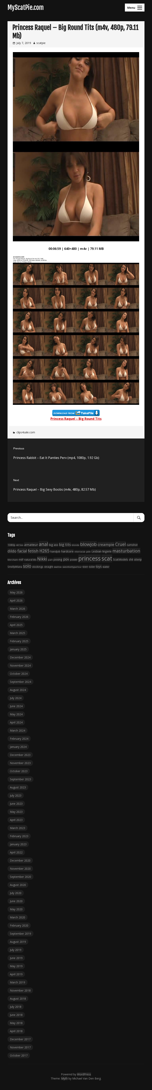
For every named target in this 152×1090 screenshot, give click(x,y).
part (50, 559)
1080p (11, 545)
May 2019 (16, 966)
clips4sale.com (25, 432)
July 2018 (15, 1007)
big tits (65, 544)
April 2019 (16, 974)
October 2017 (19, 1055)
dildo (12, 550)
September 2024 (20, 682)
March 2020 (17, 917)
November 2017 (20, 1047)
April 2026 (16, 600)
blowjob (88, 544)
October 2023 (19, 771)
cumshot (132, 545)
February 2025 (19, 641)
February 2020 (19, 925)
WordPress (84, 1074)
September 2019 (20, 933)
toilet (92, 566)
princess (89, 558)
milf (21, 559)
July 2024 (15, 698)
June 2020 (16, 901)
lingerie (107, 551)
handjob (55, 551)
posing (57, 559)
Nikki (42, 559)
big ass (53, 545)
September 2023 (20, 779)
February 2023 (19, 836)
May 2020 (16, 909)
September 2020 (20, 877)
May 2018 (16, 1023)
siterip (138, 559)
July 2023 (15, 795)
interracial (79, 551)
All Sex (19, 545)
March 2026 (17, 608)
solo (27, 566)
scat (107, 558)
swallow (58, 567)
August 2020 (18, 885)
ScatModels (120, 559)
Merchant (13, 559)
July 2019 (15, 950)
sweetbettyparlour (72, 566)
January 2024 (18, 747)
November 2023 (20, 763)
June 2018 (16, 1015)
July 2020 (15, 893)
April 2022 (16, 852)
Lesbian (96, 551)
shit (131, 559)
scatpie (41, 43)
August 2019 (18, 942)
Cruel (120, 544)
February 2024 (19, 738)
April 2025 (16, 625)
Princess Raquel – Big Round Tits (76, 419)
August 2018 (18, 998)
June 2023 (16, 803)
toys (99, 566)
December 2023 (20, 755)
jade (88, 551)
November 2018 (20, 990)
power (74, 559)
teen (85, 566)
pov (66, 559)
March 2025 (17, 633)
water (106, 566)
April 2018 (16, 1031)
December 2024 (20, 657)
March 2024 (17, 730)
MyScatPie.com (26, 7)
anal (43, 544)
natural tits (30, 559)
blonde (75, 545)
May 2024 (16, 714)
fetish (33, 551)
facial (22, 551)
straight (48, 566)
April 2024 (16, 722)
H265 (44, 551)
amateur (31, 544)
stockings (37, 566)
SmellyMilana (15, 566)
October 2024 (19, 673)
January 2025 (18, 649)
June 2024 (16, 706)
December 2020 (20, 860)
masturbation (126, 551)
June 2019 (16, 958)
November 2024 (20, 665)
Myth (64, 1078)
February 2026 (19, 617)
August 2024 (18, 690)
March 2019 (17, 982)
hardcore (67, 551)
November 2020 (20, 868)
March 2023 (17, 828)
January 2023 (18, 844)
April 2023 (16, 820)
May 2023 (16, 812)
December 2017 (20, 1039)
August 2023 (18, 787)
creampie (106, 544)
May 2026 (16, 592)
